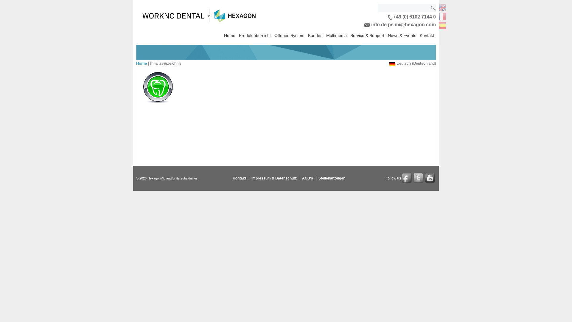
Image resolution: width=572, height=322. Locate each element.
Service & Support (367, 35)
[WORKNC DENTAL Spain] (441, 25)
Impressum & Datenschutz (274, 178)
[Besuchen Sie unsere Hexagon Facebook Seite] (407, 178)
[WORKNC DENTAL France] (441, 16)
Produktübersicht (255, 35)
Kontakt (427, 35)
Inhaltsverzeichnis (165, 63)
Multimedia (336, 35)
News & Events (402, 35)
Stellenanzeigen (331, 178)
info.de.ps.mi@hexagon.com (403, 24)
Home (229, 35)
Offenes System (289, 35)
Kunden (315, 35)
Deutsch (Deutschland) (416, 63)
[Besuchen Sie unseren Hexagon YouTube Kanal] (430, 178)
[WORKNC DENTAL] (441, 7)
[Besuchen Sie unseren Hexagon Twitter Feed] (419, 178)
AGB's (307, 178)
